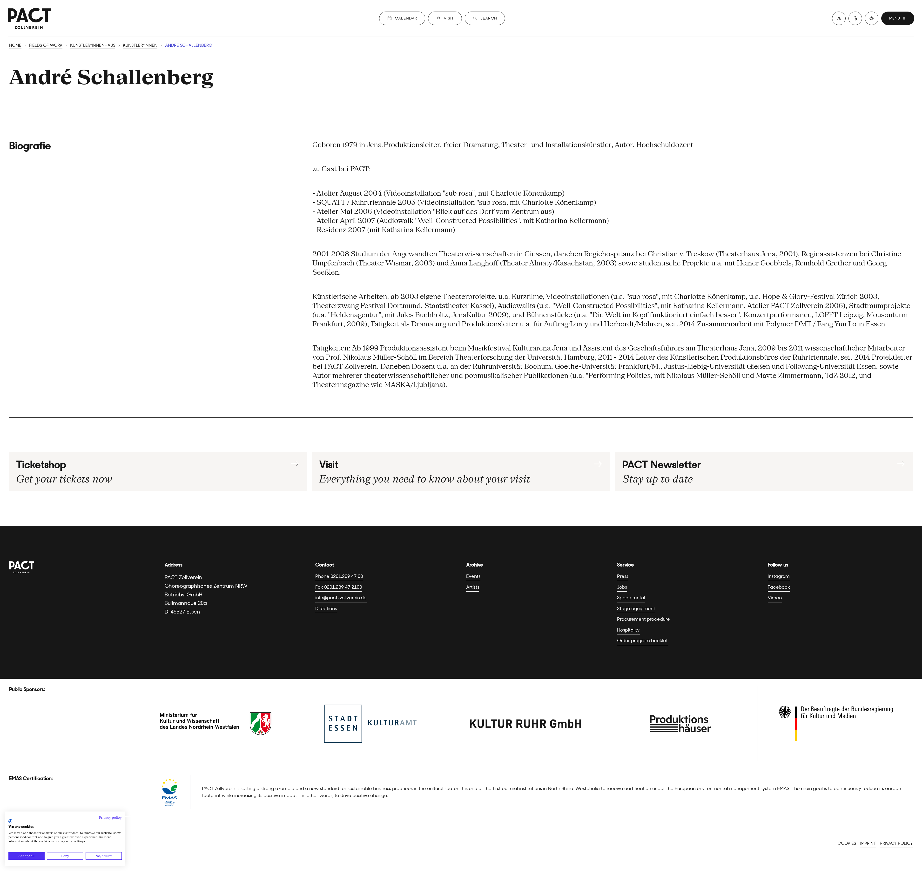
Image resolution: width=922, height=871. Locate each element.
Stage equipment (636, 609)
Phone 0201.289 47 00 (339, 576)
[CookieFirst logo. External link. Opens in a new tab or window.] (10, 821)
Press (622, 576)
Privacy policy (896, 843)
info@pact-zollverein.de (341, 598)
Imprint (868, 843)
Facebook (779, 587)
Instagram (779, 576)
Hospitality (628, 630)
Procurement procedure (643, 619)
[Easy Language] (855, 18)
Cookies (847, 843)
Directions (326, 609)
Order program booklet (642, 641)
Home (15, 45)
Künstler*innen (140, 45)
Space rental (631, 598)
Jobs (622, 587)
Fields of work (45, 45)
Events (473, 576)
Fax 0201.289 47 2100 (338, 587)
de (838, 18)
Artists (472, 587)
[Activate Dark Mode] (871, 18)
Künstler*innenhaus (92, 45)
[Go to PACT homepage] (29, 18)
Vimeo (775, 598)
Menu (894, 18)
